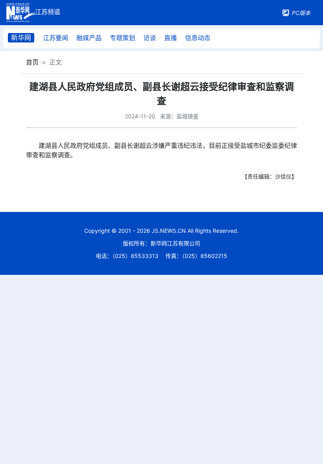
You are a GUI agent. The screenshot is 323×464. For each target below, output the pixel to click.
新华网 (21, 38)
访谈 (149, 38)
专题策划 (122, 38)
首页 (32, 62)
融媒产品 (89, 38)
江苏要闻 (55, 38)
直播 (170, 38)
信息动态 (197, 38)
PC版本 (301, 12)
